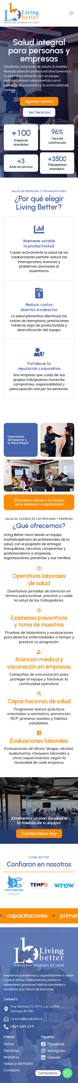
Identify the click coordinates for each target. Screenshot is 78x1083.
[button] (71, 13)
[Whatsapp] (67, 1073)
